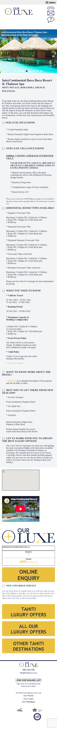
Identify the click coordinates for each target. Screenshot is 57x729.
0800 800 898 (28, 670)
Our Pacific (29, 695)
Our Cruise (28, 699)
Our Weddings (28, 702)
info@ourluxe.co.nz (28, 673)
